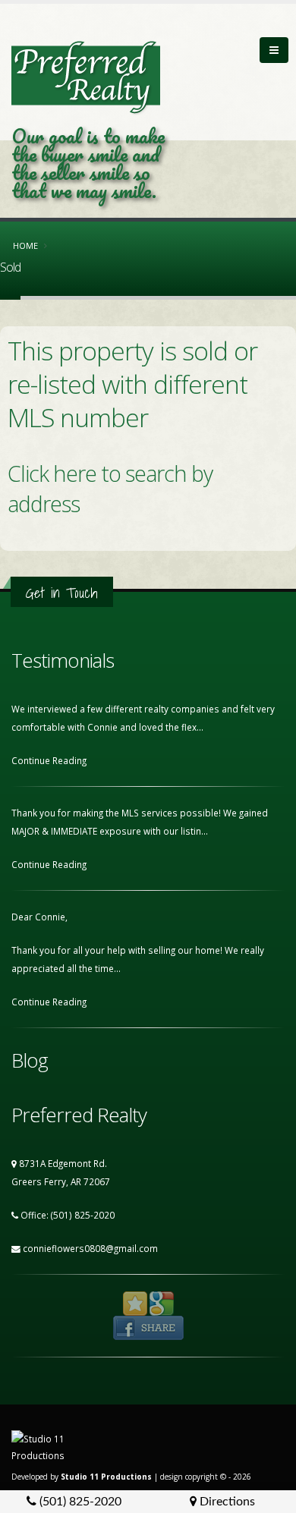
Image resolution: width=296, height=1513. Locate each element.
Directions (226, 1502)
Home (25, 245)
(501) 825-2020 (78, 1502)
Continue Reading (50, 760)
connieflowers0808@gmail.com (90, 1248)
